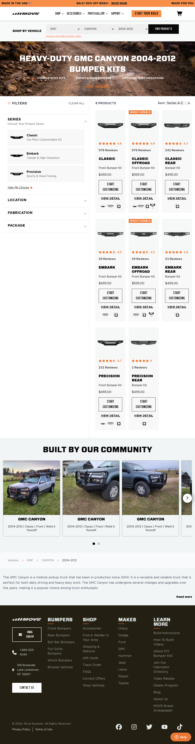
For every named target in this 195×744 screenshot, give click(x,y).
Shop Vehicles (94, 685)
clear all (77, 103)
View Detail (110, 198)
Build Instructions (166, 633)
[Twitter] (149, 727)
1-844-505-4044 (27, 652)
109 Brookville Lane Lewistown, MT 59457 (28, 670)
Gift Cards (90, 658)
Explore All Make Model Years (63, 36)
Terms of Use (43, 729)
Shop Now (119, 3)
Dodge (123, 635)
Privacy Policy (21, 729)
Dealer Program (165, 685)
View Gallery (98, 86)
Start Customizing (110, 187)
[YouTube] (164, 727)
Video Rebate (163, 678)
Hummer (125, 655)
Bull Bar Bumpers (61, 642)
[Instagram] (134, 727)
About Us (160, 699)
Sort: (161, 103)
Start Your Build (146, 13)
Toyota (123, 683)
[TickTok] (180, 727)
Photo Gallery (96, 13)
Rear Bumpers (59, 635)
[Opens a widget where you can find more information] (180, 737)
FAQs (87, 671)
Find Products (163, 29)
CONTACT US (27, 687)
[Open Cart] (180, 14)
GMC (121, 649)
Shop (57, 13)
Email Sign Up (30, 634)
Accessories (74, 13)
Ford (121, 642)
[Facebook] (119, 727)
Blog (157, 692)
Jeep (122, 662)
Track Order (92, 665)
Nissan (123, 676)
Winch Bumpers (60, 660)
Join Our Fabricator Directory (161, 667)
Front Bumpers (59, 628)
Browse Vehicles (60, 667)
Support (116, 13)
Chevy (123, 628)
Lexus (122, 669)
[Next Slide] (187, 498)
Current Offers (94, 678)
